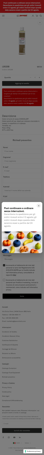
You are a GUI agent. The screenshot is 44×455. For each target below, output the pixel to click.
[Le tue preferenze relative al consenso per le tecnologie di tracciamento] (32, 451)
